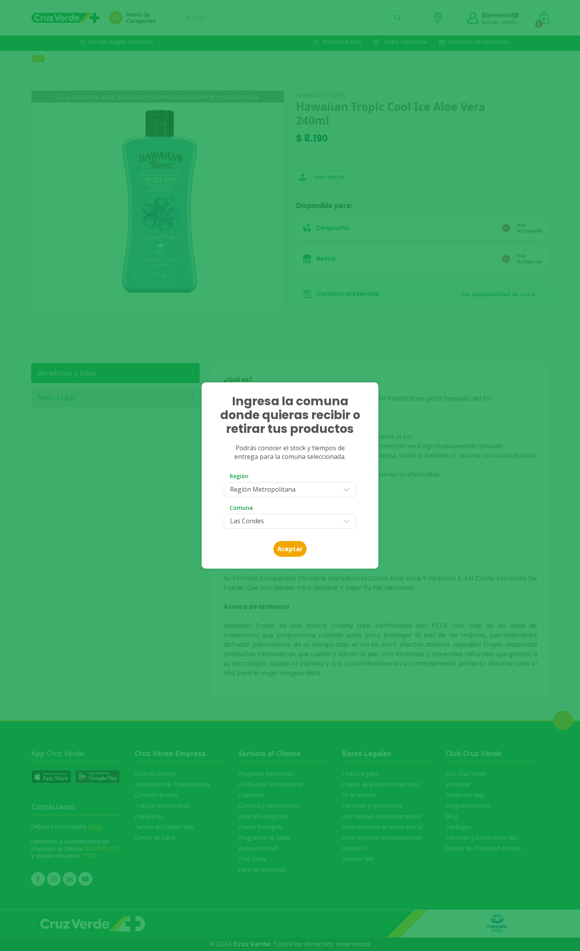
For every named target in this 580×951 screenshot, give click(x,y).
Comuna (241, 507)
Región (239, 476)
